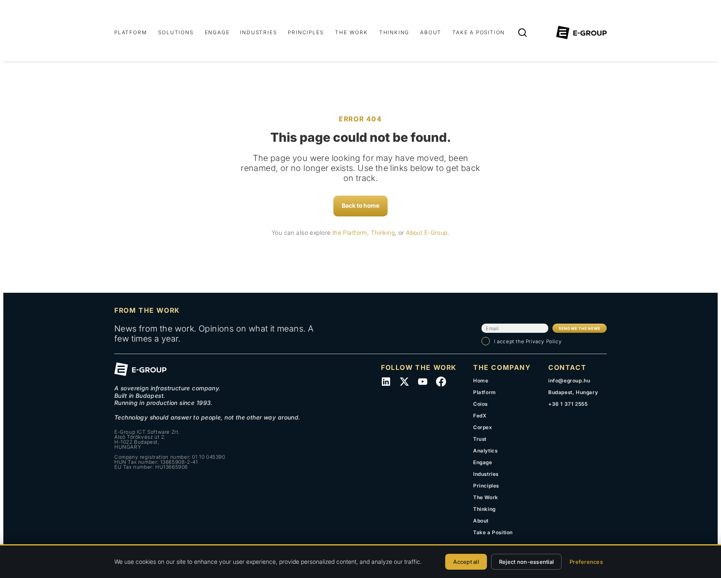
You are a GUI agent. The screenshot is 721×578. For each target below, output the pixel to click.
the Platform (350, 232)
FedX (480, 415)
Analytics (485, 450)
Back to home (360, 205)
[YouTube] (423, 382)
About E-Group (426, 232)
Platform (130, 32)
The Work (351, 32)
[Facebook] (441, 382)
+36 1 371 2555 (567, 404)
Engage (217, 32)
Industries (258, 32)
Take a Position (478, 32)
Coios (480, 404)
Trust (480, 439)
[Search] (522, 33)
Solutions (175, 32)
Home (480, 380)
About (430, 32)
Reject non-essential (526, 561)
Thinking (394, 32)
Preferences (586, 561)
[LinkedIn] (386, 382)
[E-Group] (581, 32)
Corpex (482, 427)
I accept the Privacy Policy (528, 341)
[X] (404, 382)
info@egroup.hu (569, 380)
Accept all (466, 561)
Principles (305, 32)
